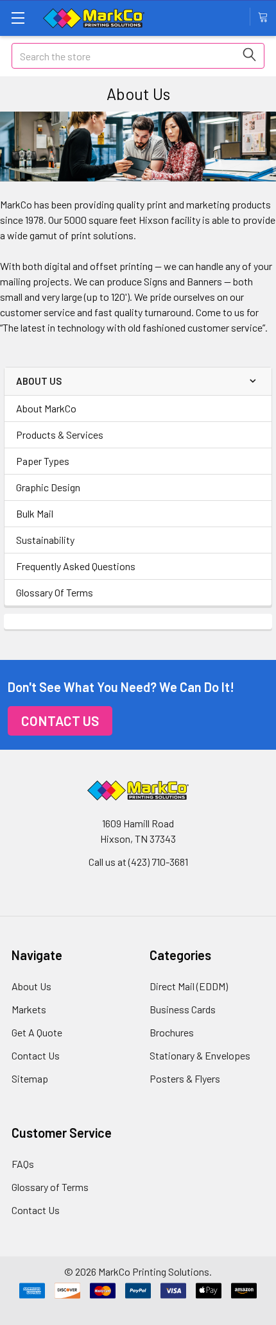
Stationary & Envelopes (200, 1055)
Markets (29, 1009)
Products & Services (59, 434)
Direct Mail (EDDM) (189, 986)
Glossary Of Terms (54, 592)
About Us (31, 986)
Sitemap (30, 1078)
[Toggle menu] (17, 17)
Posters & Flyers (185, 1078)
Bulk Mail (34, 513)
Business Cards (183, 1009)
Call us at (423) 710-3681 (138, 862)
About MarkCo (46, 408)
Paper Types (42, 461)
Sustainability (45, 540)
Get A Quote (37, 1032)
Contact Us (60, 721)
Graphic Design (48, 487)
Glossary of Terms (50, 1187)
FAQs (23, 1164)
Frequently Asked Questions (75, 566)
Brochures (172, 1032)
